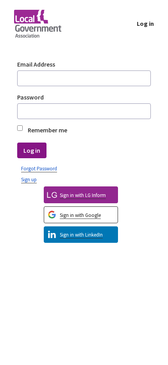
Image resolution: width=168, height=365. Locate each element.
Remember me (47, 130)
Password (30, 97)
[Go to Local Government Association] (44, 23)
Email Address (36, 64)
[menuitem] (81, 234)
